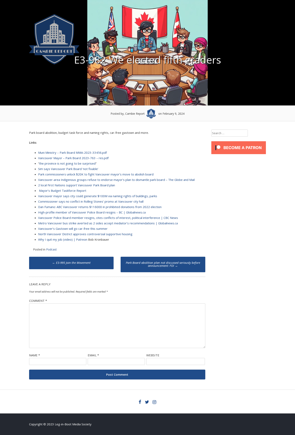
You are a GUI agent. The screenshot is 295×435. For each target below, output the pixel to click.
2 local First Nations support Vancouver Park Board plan (76, 185)
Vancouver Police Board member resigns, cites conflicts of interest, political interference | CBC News (108, 218)
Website (152, 355)
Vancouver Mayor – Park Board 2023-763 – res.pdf (73, 158)
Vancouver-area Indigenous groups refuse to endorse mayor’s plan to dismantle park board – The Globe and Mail (116, 180)
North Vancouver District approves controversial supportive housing (85, 234)
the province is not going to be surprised (67, 163)
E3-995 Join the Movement (71, 263)
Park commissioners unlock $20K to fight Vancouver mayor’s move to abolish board (96, 174)
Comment (38, 301)
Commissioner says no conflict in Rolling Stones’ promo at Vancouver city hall (90, 201)
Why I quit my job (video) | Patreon (62, 239)
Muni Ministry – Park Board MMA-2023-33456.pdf (72, 152)
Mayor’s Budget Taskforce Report (62, 191)
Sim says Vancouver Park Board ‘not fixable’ (68, 169)
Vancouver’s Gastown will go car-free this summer (73, 229)
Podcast (51, 249)
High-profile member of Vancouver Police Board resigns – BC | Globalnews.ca (92, 212)
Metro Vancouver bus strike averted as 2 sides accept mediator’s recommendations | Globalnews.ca (108, 223)
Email (93, 355)
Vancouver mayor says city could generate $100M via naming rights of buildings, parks (97, 196)
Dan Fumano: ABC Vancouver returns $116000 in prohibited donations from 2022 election (100, 207)
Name (34, 355)
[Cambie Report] (54, 63)
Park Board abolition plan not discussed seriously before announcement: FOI (163, 264)
